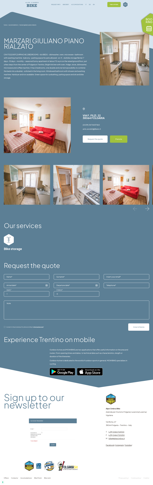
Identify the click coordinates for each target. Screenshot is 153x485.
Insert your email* (113, 277)
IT (86, 4)
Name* (9, 277)
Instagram (119, 445)
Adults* (9, 290)
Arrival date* (11, 285)
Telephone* (111, 285)
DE (90, 4)
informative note (38, 327)
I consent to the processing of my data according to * (25, 327)
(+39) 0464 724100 (116, 432)
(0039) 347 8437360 (91, 125)
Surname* (60, 277)
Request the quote (95, 139)
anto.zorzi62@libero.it (92, 129)
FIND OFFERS (114, 4)
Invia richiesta (138, 327)
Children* (59, 290)
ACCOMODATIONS (77, 4)
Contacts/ (14, 478)
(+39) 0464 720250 (116, 435)
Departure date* (63, 285)
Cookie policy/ (136, 478)
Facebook (110, 445)
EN (94, 4)
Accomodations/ (26, 478)
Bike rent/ (47, 478)
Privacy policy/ (124, 478)
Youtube (128, 445)
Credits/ (146, 478)
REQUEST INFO (55, 4)
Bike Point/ (38, 478)
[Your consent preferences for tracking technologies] (2, 482)
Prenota (118, 139)
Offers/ (6, 478)
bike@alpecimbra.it (117, 438)
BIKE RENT (66, 4)
